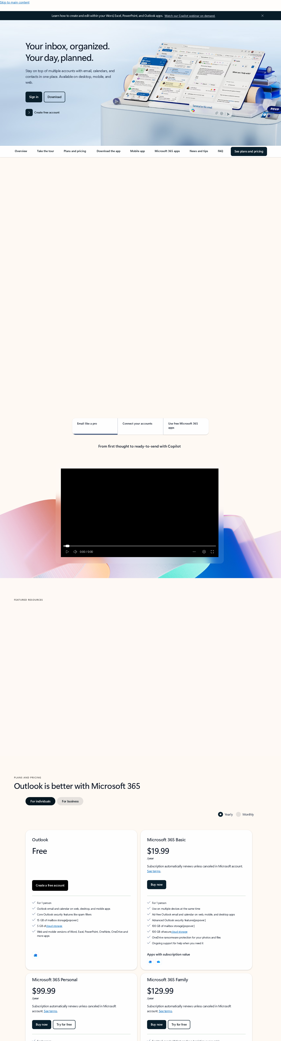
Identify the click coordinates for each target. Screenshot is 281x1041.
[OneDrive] (158, 961)
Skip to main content (14, 2)
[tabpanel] (139, 274)
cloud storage (54, 926)
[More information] (68, 920)
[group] (75, 664)
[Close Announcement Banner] (261, 15)
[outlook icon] (35, 955)
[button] (29, 705)
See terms (153, 871)
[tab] (27, 199)
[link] (21, 152)
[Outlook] (150, 961)
